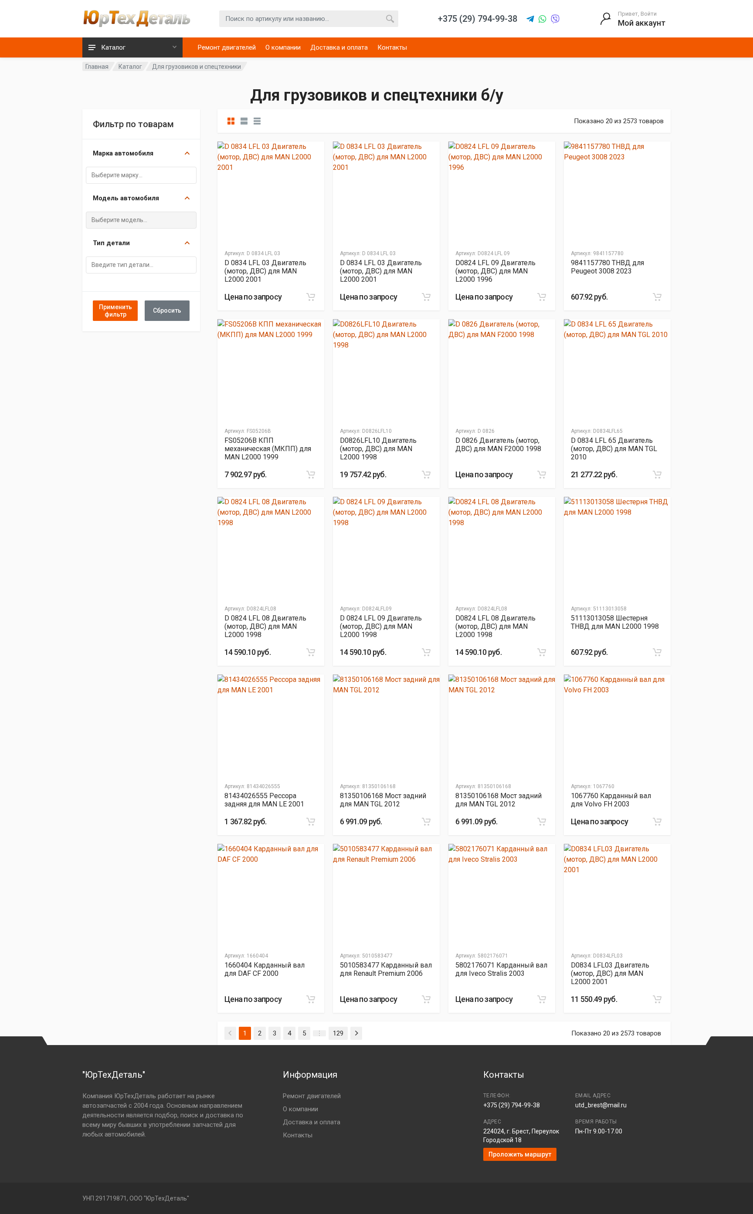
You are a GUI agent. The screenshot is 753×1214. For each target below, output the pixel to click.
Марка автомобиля (123, 153)
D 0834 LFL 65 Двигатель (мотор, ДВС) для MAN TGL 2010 (614, 448)
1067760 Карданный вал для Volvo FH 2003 (611, 800)
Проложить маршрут (519, 1154)
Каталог (130, 66)
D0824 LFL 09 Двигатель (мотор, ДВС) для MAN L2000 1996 (495, 271)
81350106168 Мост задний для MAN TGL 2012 (383, 800)
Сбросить (167, 310)
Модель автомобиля (126, 198)
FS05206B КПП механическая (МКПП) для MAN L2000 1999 (267, 448)
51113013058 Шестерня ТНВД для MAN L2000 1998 (615, 622)
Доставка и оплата (339, 47)
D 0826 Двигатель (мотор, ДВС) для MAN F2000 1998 (498, 444)
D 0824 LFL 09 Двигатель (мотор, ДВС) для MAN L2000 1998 (381, 626)
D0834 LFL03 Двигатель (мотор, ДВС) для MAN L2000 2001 (610, 973)
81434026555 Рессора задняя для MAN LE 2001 (264, 800)
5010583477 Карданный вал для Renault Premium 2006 (386, 969)
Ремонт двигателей (227, 47)
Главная (97, 66)
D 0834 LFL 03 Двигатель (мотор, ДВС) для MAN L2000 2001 (265, 271)
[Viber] (555, 19)
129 (338, 1033)
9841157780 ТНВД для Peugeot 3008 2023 (607, 267)
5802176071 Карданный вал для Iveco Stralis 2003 (501, 969)
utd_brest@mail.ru (601, 1105)
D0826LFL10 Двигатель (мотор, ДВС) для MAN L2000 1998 (378, 448)
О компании (283, 47)
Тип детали (111, 243)
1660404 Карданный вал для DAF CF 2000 (264, 969)
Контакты (392, 47)
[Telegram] (530, 19)
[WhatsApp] (542, 19)
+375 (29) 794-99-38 (511, 1105)
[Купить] (311, 297)
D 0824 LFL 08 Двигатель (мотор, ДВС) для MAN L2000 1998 (265, 626)
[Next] (356, 1033)
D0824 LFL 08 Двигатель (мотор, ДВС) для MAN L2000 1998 (495, 626)
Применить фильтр (115, 311)
